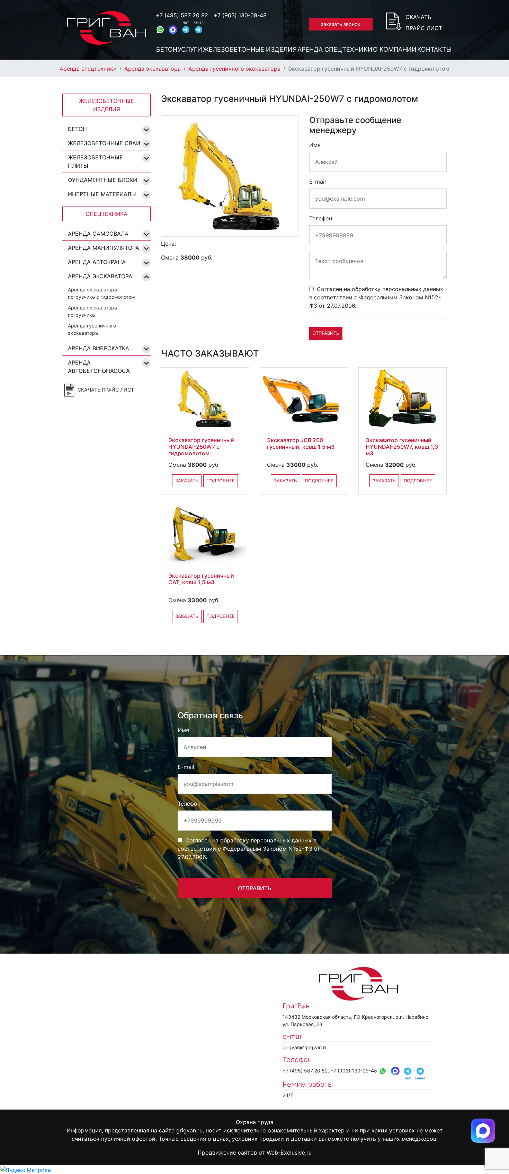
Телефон (320, 218)
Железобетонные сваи (104, 143)
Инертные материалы (102, 194)
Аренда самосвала (98, 233)
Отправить (325, 333)
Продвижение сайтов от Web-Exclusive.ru (255, 1152)
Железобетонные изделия (250, 49)
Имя (315, 144)
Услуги (190, 49)
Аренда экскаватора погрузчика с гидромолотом (101, 293)
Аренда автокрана (97, 262)
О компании (395, 49)
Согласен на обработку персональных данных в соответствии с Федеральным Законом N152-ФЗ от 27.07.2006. (376, 297)
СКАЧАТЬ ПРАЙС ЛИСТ (105, 389)
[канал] (198, 29)
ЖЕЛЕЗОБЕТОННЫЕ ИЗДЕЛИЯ (106, 105)
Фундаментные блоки (102, 179)
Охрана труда (255, 1122)
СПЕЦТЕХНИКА (106, 213)
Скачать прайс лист (423, 23)
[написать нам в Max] (483, 1130)
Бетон (166, 49)
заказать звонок (340, 24)
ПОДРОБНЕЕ (220, 480)
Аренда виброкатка (98, 348)
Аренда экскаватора (152, 68)
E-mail (317, 181)
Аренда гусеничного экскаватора (234, 68)
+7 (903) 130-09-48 (240, 15)
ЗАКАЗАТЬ (186, 480)
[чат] (185, 29)
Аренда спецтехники (335, 49)
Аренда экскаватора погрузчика (92, 311)
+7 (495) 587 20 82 (182, 15)
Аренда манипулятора (103, 247)
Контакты (434, 49)
